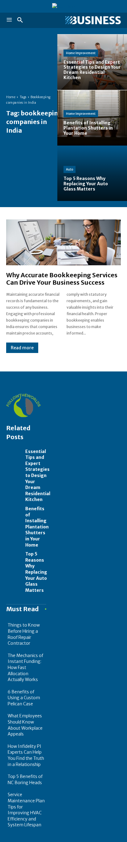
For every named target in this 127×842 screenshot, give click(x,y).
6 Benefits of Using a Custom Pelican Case (24, 698)
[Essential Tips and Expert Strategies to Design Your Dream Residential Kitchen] (92, 62)
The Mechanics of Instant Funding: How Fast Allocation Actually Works (25, 667)
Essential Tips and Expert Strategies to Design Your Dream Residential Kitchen (37, 476)
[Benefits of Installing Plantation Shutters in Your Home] (92, 118)
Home (10, 97)
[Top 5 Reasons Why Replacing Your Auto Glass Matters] (92, 173)
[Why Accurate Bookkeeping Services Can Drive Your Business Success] (63, 242)
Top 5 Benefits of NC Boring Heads (25, 779)
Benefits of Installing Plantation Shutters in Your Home (37, 527)
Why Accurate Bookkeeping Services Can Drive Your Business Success (61, 278)
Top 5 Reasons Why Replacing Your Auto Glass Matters (36, 572)
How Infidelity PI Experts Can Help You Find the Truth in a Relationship (26, 755)
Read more (22, 348)
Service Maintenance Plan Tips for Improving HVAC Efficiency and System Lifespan (26, 810)
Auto (69, 169)
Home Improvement (81, 53)
